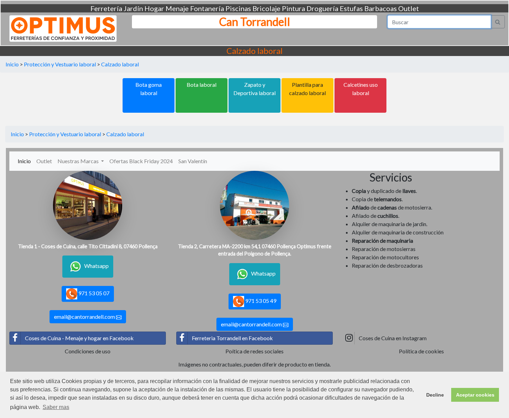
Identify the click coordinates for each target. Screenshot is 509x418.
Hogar (154, 8)
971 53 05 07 (93, 293)
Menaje (177, 8)
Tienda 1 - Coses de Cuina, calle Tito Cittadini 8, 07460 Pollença (88, 246)
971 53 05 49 (260, 300)
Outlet (408, 8)
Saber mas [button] (56, 407)
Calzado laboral (120, 64)
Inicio (12, 64)
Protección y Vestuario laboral (60, 64)
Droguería (322, 8)
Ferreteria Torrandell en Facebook (232, 338)
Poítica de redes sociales (254, 351)
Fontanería (207, 8)
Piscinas (238, 8)
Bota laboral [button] (201, 84)
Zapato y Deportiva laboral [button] (254, 88)
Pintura (293, 8)
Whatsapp (96, 265)
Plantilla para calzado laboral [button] (307, 88)
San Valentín (192, 161)
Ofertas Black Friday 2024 (141, 161)
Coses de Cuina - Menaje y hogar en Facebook (79, 338)
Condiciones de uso (87, 351)
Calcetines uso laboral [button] (360, 88)
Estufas (351, 8)
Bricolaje (266, 8)
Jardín (133, 8)
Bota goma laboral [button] (148, 88)
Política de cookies (421, 351)
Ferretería (106, 8)
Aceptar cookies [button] (475, 395)
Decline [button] (435, 395)
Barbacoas (380, 8)
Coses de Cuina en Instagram (393, 338)
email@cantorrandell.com (85, 316)
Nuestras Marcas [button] (78, 161)
